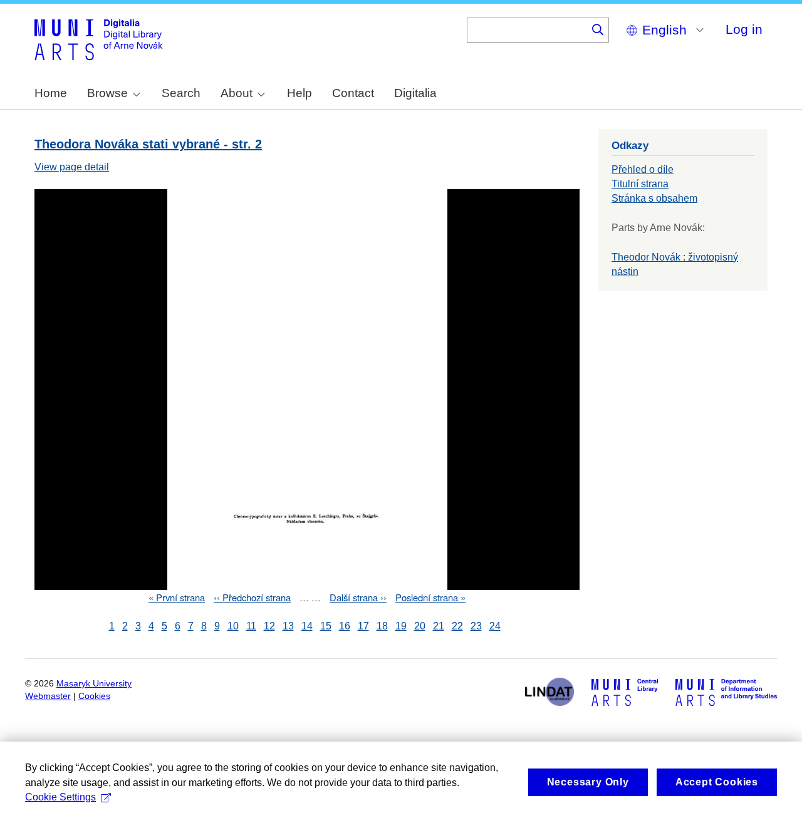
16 (344, 626)
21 (438, 626)
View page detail (71, 167)
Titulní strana (640, 184)
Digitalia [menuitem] (415, 93)
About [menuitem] (237, 93)
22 (457, 626)
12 (269, 626)
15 (325, 626)
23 (476, 626)
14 (307, 626)
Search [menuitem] (181, 93)
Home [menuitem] (50, 93)
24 (495, 626)
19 (401, 626)
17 (363, 626)
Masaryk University (94, 683)
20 (419, 626)
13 (288, 626)
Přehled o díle (643, 169)
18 (382, 626)
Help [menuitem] (299, 93)
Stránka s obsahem (654, 198)
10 (233, 626)
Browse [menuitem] (107, 93)
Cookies (94, 696)
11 (251, 626)
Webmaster (48, 696)
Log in (744, 29)
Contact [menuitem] (353, 93)
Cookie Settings (60, 797)
